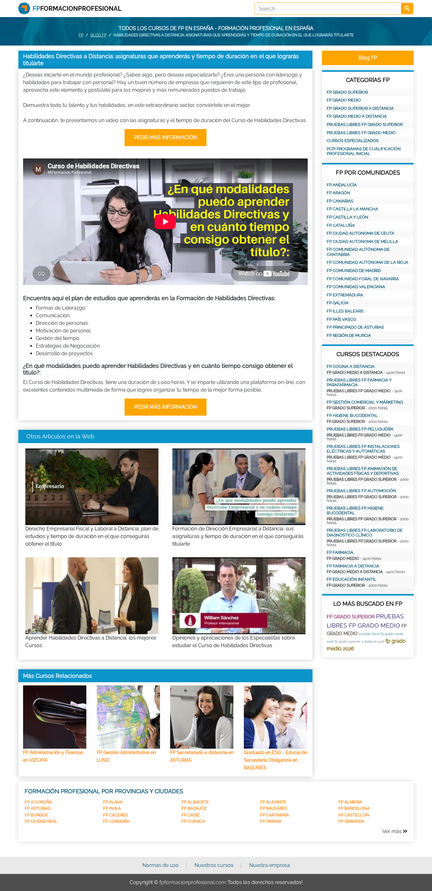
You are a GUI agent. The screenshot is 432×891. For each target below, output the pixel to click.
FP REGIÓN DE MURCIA (349, 335)
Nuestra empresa (269, 865)
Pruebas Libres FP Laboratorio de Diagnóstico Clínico (365, 533)
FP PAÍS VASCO (341, 319)
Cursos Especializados (353, 140)
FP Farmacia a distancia (353, 566)
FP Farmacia (340, 552)
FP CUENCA (193, 821)
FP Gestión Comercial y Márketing (365, 402)
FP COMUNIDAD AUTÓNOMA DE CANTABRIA (358, 252)
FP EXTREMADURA (345, 295)
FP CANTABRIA (274, 815)
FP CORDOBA (116, 821)
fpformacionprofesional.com (192, 882)
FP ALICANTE (273, 802)
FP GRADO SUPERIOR (347, 92)
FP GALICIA (338, 302)
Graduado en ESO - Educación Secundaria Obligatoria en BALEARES (275, 760)
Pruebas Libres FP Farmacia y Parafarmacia (359, 382)
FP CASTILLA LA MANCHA (352, 209)
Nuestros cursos (213, 865)
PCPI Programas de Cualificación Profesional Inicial (364, 151)
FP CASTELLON (353, 815)
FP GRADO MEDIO (344, 100)
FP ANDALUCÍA (342, 185)
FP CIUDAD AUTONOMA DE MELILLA (362, 241)
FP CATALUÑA (341, 225)
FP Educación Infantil (351, 579)
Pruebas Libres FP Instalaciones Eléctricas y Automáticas (363, 449)
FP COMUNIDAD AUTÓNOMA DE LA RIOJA (367, 262)
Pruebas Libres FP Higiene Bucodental (355, 511)
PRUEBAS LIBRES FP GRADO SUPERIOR (365, 124)
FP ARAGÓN (338, 192)
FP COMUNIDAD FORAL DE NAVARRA (363, 278)
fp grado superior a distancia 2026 (359, 641)
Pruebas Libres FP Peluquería (360, 429)
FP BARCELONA (354, 808)
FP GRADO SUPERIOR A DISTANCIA (360, 108)
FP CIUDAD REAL (41, 821)
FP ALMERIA (350, 802)
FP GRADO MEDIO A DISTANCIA (357, 116)
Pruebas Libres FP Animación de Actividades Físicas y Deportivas (363, 471)
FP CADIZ (191, 815)
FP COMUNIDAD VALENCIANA (356, 286)
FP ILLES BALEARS (345, 311)
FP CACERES (115, 815)
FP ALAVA (112, 802)
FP (81, 35)
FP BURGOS (36, 815)
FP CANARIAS (340, 201)
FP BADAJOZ (194, 808)
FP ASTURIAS (38, 808)
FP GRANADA (351, 821)
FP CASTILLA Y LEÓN (347, 217)
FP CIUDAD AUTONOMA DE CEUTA (360, 233)
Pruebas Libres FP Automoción (361, 490)
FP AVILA (112, 808)
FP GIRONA (270, 821)
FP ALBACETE (195, 802)
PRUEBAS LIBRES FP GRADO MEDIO (361, 132)
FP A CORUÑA (38, 802)
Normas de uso (160, 865)
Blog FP (98, 35)
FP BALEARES (273, 808)
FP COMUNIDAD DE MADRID (354, 270)
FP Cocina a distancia (350, 366)
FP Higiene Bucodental (352, 415)
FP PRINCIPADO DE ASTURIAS (355, 327)
